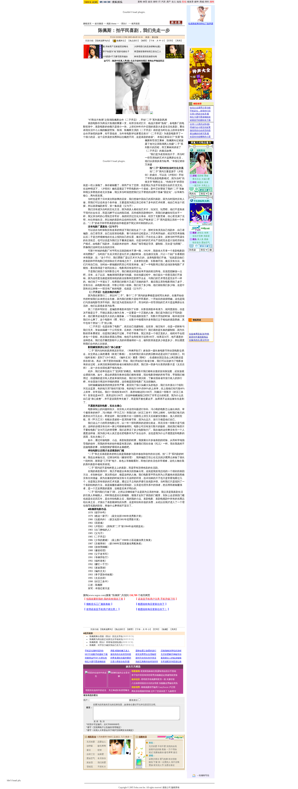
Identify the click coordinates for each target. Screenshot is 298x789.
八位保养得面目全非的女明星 (145, 683)
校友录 (190, 2)
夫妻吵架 (170, 679)
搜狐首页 (87, 23)
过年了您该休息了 (159, 691)
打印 (170, 40)
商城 (202, 2)
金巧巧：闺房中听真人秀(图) (117, 61)
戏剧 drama (111, 23)
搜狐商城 (197, 320)
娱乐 (150, 2)
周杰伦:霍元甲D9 (201, 340)
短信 (179, 2)
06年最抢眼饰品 (200, 337)
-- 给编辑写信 (203, 775)
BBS (207, 2)
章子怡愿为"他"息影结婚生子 (116, 51)
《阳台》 (124, 23)
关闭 (179, 40)
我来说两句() (102, 40)
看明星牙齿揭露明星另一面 (153, 679)
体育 (145, 2)
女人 (174, 2)
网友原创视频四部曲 (141, 691)
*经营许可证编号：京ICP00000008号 (103, 724)
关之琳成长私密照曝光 (119, 690)
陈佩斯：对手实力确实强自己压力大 (106, 645)
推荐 (144, 40)
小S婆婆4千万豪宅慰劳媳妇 (115, 56)
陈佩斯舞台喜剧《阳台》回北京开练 (106, 636)
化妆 (191, 334)
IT (159, 2)
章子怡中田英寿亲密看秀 (143, 675)
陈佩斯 (116, 595)
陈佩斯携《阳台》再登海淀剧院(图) (106, 642)
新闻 (140, 2)
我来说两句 (106, 629)
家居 (191, 337)
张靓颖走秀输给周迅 (168, 683)
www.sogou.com (97, 595)
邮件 (197, 2)
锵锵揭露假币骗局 (149, 687)
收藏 (165, 629)
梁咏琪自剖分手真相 (166, 671)
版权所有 (175, 787)
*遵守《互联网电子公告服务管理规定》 (104, 727)
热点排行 (134, 40)
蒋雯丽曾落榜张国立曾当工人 (147, 51)
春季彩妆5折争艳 (201, 334)
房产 (169, 2)
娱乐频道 (99, 23)
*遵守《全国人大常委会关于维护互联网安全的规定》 (110, 730)
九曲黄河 (172, 691)
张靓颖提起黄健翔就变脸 (166, 675)
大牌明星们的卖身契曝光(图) (147, 46)
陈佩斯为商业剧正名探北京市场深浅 (106, 639)
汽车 (163, 2)
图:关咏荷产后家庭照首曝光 (115, 46)
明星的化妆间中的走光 (96, 690)
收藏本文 (120, 40)
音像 (191, 340)
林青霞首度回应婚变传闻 (145, 56)
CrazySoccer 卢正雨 (166, 687)
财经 (155, 2)
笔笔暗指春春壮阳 (149, 671)
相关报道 (135, 23)
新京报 (155, 37)
